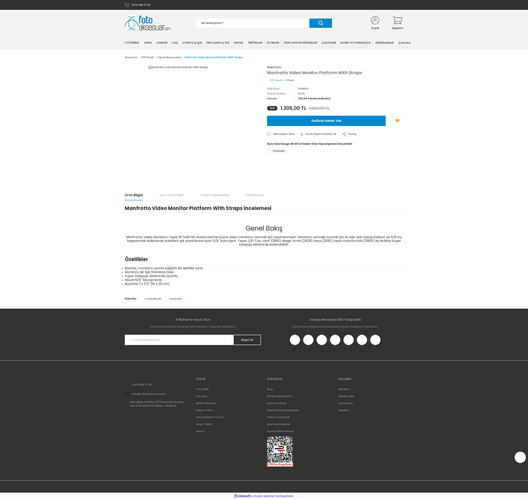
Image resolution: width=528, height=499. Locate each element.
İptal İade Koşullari (278, 424)
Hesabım (344, 389)
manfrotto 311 (153, 299)
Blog (270, 389)
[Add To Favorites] (397, 121)
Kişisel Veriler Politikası (280, 431)
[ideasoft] (242, 496)
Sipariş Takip (346, 396)
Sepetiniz (343, 410)
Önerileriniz (255, 195)
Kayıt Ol (247, 340)
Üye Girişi (201, 396)
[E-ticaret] (263, 496)
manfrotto (175, 299)
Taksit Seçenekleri (214, 195)
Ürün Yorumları (171, 195)
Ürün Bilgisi (134, 195)
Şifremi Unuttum (206, 403)
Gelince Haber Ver (326, 120)
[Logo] (148, 23)
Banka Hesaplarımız (279, 396)
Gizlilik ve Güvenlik (278, 417)
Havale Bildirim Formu (210, 417)
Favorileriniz (345, 403)
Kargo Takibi (204, 424)
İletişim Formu (204, 410)
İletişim (200, 431)
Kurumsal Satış (276, 403)
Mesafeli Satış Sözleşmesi (283, 410)
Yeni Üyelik (202, 389)
